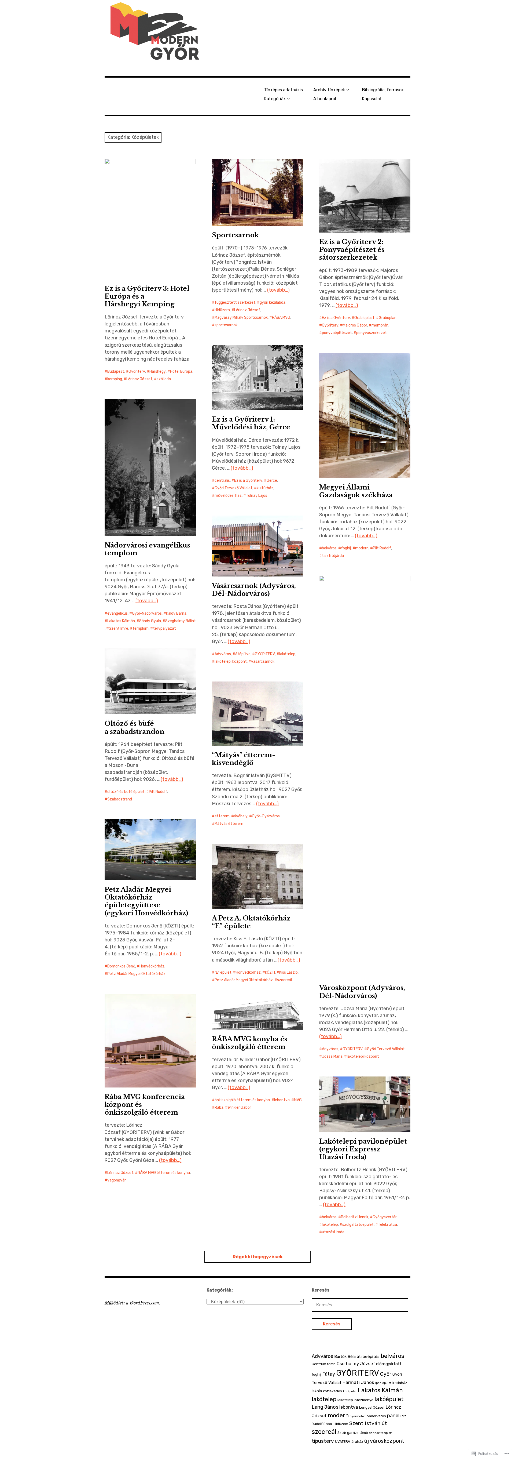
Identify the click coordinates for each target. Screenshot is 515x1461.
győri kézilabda (272, 302)
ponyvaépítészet (337, 333)
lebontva (282, 1100)
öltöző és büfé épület (126, 791)
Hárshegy (157, 371)
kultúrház (265, 488)
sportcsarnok (226, 325)
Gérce (272, 480)
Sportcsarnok (235, 235)
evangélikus (117, 613)
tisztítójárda (333, 555)
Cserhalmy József (356, 1363)
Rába (219, 1107)
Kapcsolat (372, 98)
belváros (329, 548)
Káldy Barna (176, 613)
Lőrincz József (139, 379)
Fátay (328, 1374)
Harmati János (358, 1382)
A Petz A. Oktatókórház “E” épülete (251, 922)
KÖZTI (270, 972)
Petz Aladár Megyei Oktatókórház (136, 973)
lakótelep (287, 654)
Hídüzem (222, 310)
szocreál (284, 980)
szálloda (164, 379)
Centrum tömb (324, 1364)
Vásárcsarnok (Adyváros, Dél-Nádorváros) (254, 589)
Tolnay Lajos (256, 495)
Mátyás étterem (229, 823)
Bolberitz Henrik (354, 1217)
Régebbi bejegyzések (258, 1256)
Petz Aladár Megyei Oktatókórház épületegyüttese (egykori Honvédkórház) (146, 901)
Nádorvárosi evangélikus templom (147, 549)
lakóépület (389, 1399)
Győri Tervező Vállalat (233, 488)
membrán (379, 325)
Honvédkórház (151, 966)
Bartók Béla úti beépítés (357, 1356)
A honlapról (324, 98)
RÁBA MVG (281, 317)
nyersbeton (358, 1416)
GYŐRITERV (265, 654)
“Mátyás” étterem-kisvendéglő (243, 759)
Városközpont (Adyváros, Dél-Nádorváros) (362, 991)
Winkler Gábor (239, 1107)
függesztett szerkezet (235, 302)
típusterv (323, 1441)
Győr (385, 1374)
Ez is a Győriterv (336, 318)
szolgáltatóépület (358, 1224)
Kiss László (288, 972)
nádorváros (376, 1416)
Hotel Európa (181, 371)
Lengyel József (372, 1407)
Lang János (325, 1407)
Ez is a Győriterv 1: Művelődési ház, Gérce (251, 423)
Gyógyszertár (385, 1217)
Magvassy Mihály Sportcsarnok (241, 317)
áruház (357, 1442)
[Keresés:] (360, 1304)
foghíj (346, 548)
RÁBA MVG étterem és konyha (164, 1172)
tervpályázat (164, 628)
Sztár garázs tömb (352, 1433)
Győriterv (136, 371)
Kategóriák (275, 98)
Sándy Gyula (150, 621)
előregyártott (389, 1363)
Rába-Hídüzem (335, 1424)
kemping (114, 379)
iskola (317, 1391)
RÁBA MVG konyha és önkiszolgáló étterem (249, 1043)
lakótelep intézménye (355, 1400)
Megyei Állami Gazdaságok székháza (356, 491)
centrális (222, 480)
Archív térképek (329, 89)
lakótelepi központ (231, 661)
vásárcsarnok (262, 661)
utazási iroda (333, 1232)
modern (362, 548)
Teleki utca (387, 1224)
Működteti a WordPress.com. (132, 1303)
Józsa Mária (332, 1056)
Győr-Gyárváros (266, 816)
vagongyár (116, 1180)
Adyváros (223, 654)
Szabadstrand (119, 799)
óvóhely (241, 816)
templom (141, 628)
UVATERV (342, 1442)
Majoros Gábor (355, 325)
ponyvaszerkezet (371, 333)
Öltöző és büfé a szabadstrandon (134, 727)
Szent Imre (118, 628)
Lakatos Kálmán (121, 621)
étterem (222, 816)
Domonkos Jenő (121, 966)
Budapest (115, 371)
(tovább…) (278, 290)
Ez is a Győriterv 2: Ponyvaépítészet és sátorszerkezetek (351, 249)
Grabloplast (364, 318)
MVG (298, 1100)
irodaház (399, 1383)
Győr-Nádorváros (147, 613)
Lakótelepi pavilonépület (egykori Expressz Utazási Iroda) (363, 1149)
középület (350, 1391)
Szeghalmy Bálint (180, 621)
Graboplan (387, 318)
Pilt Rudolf (382, 548)
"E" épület (223, 972)
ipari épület (383, 1383)
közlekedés (332, 1391)
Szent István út (368, 1423)
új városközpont (384, 1441)
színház (374, 1433)
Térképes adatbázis (283, 89)
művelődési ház (228, 495)
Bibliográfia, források (383, 89)
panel (393, 1416)
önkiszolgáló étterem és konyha (242, 1100)
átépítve (243, 654)
